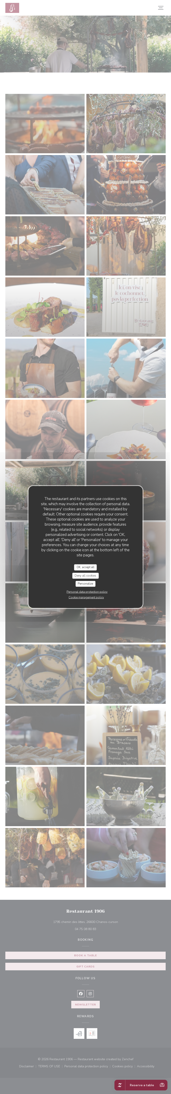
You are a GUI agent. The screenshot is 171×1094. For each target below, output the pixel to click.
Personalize (85, 584)
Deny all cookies (85, 575)
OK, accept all (85, 567)
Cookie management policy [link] (86, 597)
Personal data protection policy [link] (87, 592)
